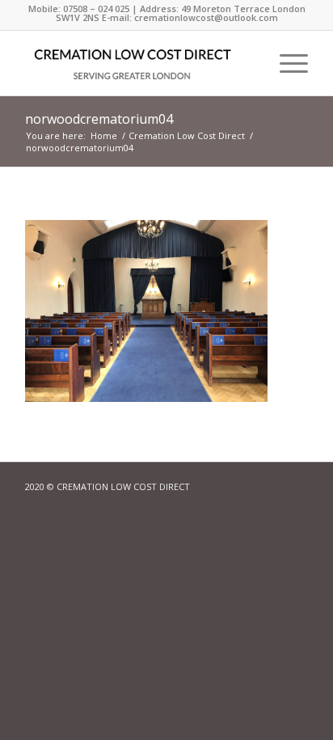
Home (104, 135)
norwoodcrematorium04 (99, 119)
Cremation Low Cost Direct (187, 135)
